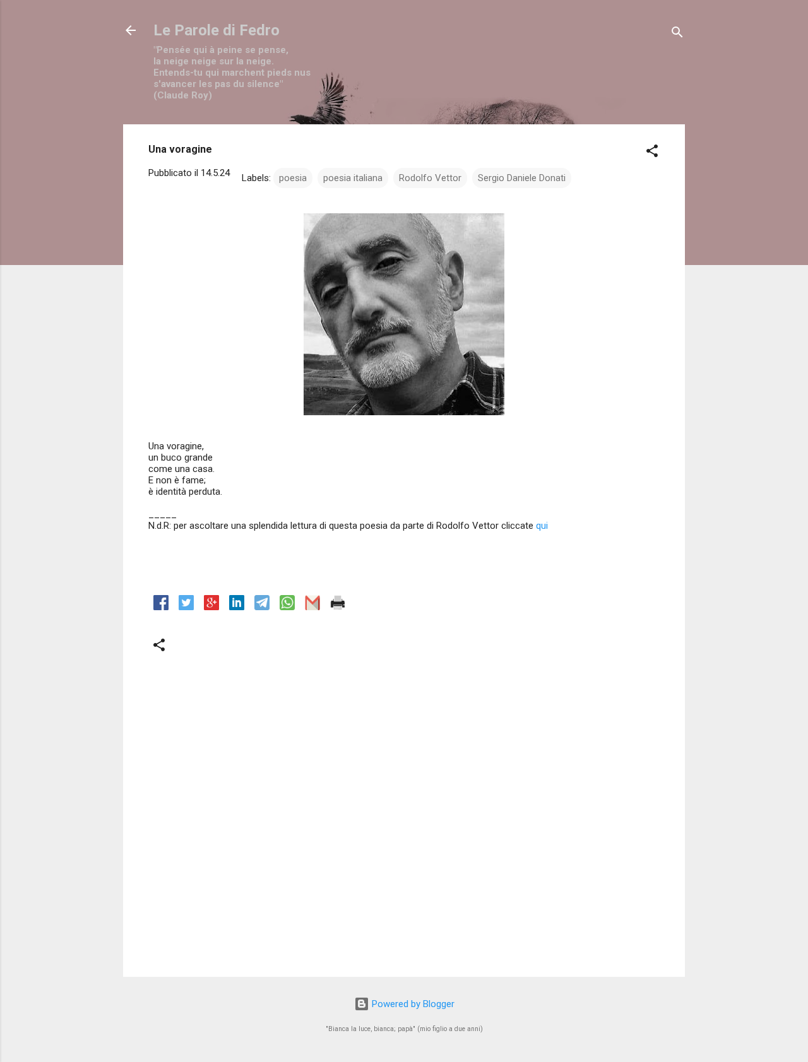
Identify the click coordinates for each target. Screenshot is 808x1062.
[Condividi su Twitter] (186, 607)
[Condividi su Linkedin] (236, 607)
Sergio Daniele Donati (522, 178)
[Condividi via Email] (312, 607)
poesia (293, 178)
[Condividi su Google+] (211, 607)
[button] (652, 153)
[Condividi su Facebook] (161, 607)
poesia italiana (353, 178)
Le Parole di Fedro (216, 30)
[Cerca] (677, 34)
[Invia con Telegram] (262, 607)
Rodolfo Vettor (430, 178)
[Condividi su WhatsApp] (287, 607)
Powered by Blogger (411, 1004)
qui (542, 525)
